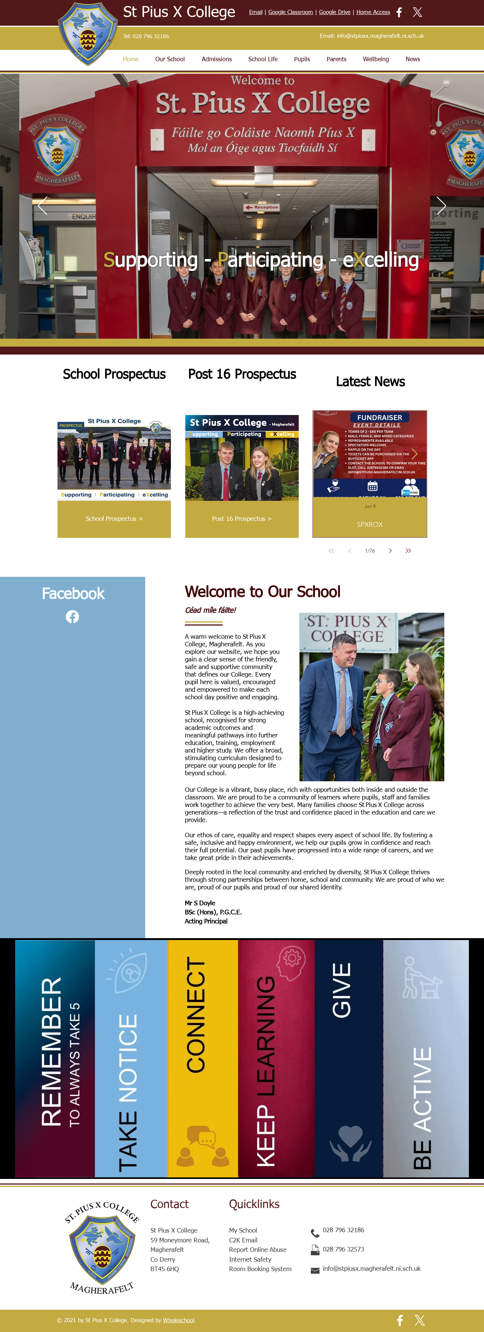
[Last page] (408, 551)
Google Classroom (290, 12)
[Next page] (390, 551)
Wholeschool (178, 1320)
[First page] (331, 551)
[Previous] (42, 206)
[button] (170, 60)
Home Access (373, 12)
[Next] (441, 206)
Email (255, 12)
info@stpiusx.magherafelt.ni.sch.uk (380, 36)
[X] (417, 12)
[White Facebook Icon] (399, 12)
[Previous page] (349, 551)
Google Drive (335, 12)
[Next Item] (414, 454)
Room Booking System (260, 1269)
